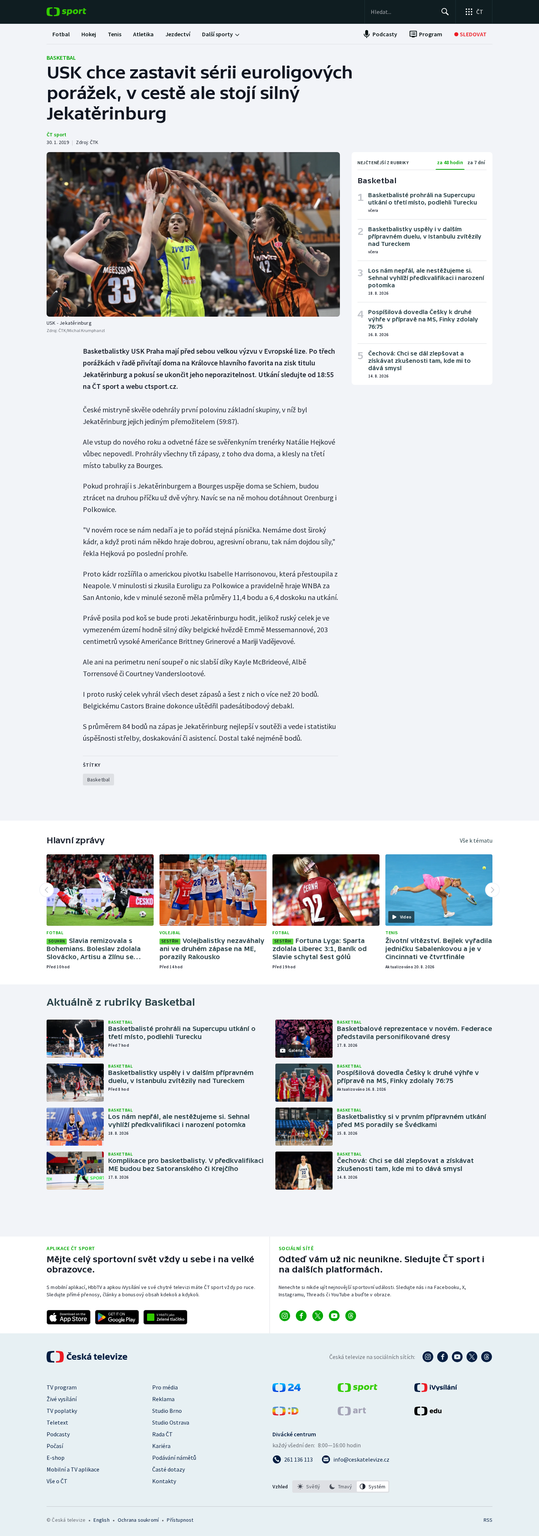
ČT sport (56, 134)
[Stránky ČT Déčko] (285, 1413)
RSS (488, 1520)
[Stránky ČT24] (286, 1389)
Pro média (165, 1387)
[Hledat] (445, 11)
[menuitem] (61, 34)
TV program (62, 1387)
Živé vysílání (62, 1399)
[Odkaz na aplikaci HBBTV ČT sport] (165, 1317)
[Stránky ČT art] (352, 1413)
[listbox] (340, 1486)
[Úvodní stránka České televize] (88, 1357)
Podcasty (58, 1434)
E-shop (56, 1457)
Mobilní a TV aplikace (73, 1469)
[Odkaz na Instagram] (285, 1316)
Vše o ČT (57, 1481)
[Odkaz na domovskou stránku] (77, 11)
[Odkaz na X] (318, 1316)
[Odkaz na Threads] (351, 1316)
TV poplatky (62, 1410)
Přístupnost (180, 1520)
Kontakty (164, 1481)
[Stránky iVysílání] (435, 1389)
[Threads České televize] (486, 1357)
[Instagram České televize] (428, 1357)
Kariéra (161, 1446)
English (101, 1520)
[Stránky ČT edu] (427, 1413)
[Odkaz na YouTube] (334, 1316)
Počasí (55, 1446)
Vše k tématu (476, 840)
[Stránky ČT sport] (357, 1389)
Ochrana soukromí (138, 1520)
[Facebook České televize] (442, 1357)
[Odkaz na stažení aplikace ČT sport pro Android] (117, 1317)
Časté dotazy (168, 1469)
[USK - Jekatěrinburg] (193, 234)
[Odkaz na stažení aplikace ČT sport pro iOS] (69, 1317)
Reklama (163, 1399)
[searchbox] (403, 11)
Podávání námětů (174, 1457)
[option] (308, 1486)
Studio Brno (167, 1410)
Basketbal (61, 57)
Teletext (57, 1422)
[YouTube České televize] (457, 1357)
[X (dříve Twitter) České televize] (472, 1357)
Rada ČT (162, 1434)
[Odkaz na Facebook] (301, 1316)
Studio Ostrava (170, 1422)
